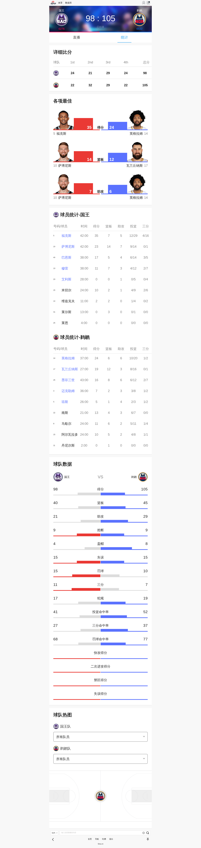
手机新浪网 (53, 4)
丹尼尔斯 (68, 445)
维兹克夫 (68, 301)
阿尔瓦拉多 (70, 434)
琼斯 (65, 402)
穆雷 (65, 268)
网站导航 (148, 4)
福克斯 (66, 235)
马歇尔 (66, 423)
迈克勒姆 (68, 391)
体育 (60, 3)
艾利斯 (66, 279)
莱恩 (65, 323)
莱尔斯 (66, 312)
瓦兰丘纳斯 (70, 369)
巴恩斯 (66, 257)
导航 (97, 839)
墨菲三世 (68, 380)
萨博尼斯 (68, 246)
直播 (76, 37)
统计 (124, 37)
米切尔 (66, 290)
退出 (111, 839)
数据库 (68, 3)
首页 (90, 839)
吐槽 (104, 839)
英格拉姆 (68, 358)
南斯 (65, 413)
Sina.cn (100, 844)
